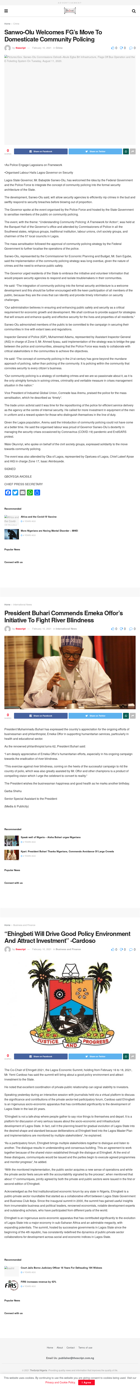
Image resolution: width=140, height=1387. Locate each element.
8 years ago (29, 535)
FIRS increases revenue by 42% (38, 1281)
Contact (71, 1347)
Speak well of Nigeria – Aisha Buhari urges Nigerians (51, 837)
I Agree (86, 1382)
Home (7, 23)
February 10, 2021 (41, 47)
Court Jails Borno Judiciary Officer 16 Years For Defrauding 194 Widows (61, 1267)
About (60, 1347)
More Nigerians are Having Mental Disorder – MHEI (49, 530)
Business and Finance (24, 924)
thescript (21, 47)
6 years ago (29, 521)
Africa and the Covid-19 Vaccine (39, 516)
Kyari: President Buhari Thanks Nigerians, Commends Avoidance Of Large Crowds (67, 851)
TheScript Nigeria (38, 1370)
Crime (16, 23)
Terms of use (85, 1347)
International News (22, 604)
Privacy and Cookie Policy (60, 1382)
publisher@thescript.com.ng (76, 1358)
